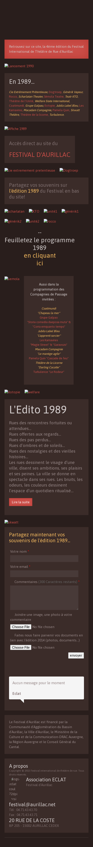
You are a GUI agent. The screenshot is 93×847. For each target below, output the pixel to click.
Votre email (20, 567)
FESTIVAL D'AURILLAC (39, 154)
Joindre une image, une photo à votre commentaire (41, 617)
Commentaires (46, 582)
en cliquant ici (40, 259)
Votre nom (19, 551)
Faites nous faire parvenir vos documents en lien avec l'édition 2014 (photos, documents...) (46, 637)
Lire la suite (21, 502)
